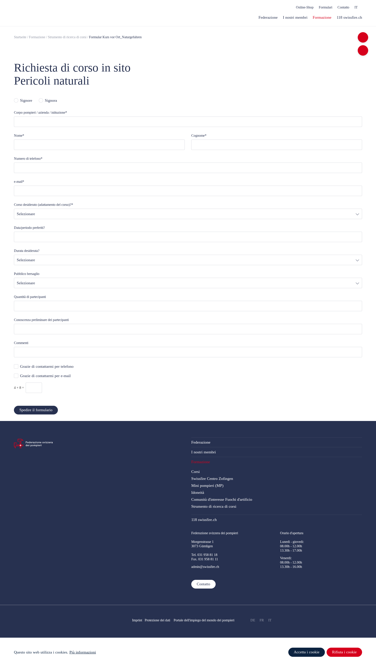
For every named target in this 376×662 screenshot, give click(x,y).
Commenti (21, 343)
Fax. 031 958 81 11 (204, 559)
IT (270, 620)
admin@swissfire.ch (205, 567)
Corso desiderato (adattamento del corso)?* (43, 204)
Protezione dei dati (159, 620)
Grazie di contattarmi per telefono (47, 366)
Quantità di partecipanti (30, 297)
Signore (26, 100)
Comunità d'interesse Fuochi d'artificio (221, 499)
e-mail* (19, 181)
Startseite (20, 37)
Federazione (200, 442)
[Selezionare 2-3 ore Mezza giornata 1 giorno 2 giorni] (188, 260)
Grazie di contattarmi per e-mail (45, 376)
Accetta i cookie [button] (306, 652)
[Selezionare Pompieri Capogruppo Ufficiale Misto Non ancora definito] (188, 283)
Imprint (137, 620)
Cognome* (198, 135)
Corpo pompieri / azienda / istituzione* (40, 112)
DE (252, 620)
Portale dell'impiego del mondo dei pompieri (204, 620)
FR (262, 620)
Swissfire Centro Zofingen (212, 478)
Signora (51, 100)
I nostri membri (203, 452)
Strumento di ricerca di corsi (67, 37)
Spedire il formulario (35, 410)
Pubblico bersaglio (26, 274)
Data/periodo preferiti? (29, 228)
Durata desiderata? (26, 251)
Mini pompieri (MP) (207, 485)
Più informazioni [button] (82, 652)
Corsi (195, 471)
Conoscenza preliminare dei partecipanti (41, 320)
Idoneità (197, 492)
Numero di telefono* (28, 158)
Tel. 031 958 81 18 (204, 555)
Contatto (203, 584)
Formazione (37, 37)
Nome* (19, 135)
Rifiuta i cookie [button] (344, 652)
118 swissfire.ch (204, 519)
